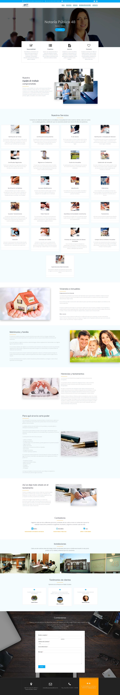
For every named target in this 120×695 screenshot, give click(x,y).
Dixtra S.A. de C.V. (92, 687)
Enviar (41, 666)
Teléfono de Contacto (44, 641)
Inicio (63, 5)
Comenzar (60, 29)
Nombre (39, 639)
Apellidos (62, 639)
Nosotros (68, 5)
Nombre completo (43, 635)
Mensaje (40, 651)
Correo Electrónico (43, 646)
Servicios (75, 5)
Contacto (95, 5)
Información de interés (85, 5)
